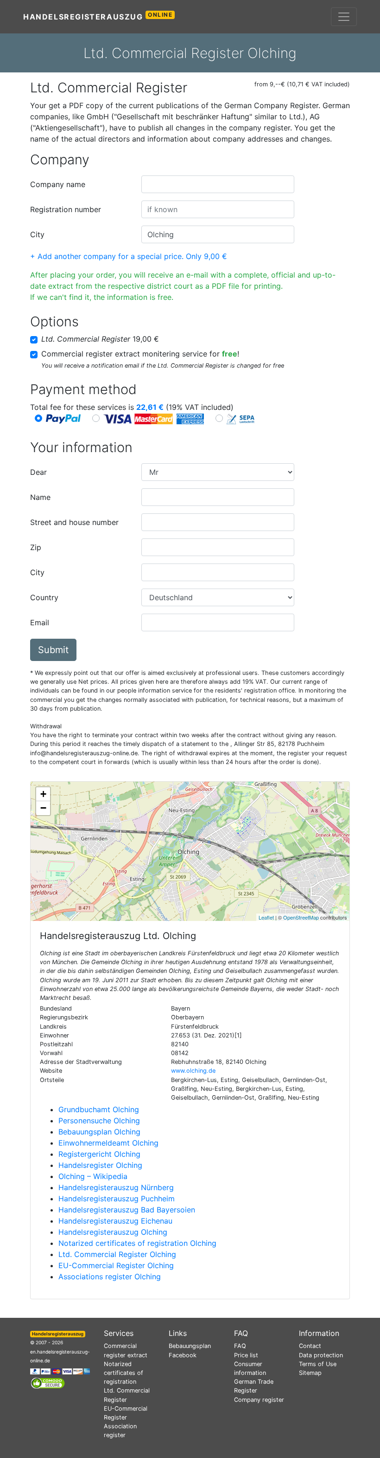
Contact (310, 1345)
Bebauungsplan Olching (99, 1131)
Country (44, 597)
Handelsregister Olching (100, 1165)
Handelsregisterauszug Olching (112, 1232)
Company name (57, 184)
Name (40, 497)
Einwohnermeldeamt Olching (108, 1142)
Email (39, 622)
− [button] (43, 808)
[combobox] (217, 184)
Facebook (182, 1355)
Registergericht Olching (99, 1154)
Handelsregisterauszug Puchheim (116, 1198)
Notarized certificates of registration (123, 1373)
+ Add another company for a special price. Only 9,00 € (128, 256)
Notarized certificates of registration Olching (137, 1243)
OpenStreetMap (301, 917)
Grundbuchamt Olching (98, 1109)
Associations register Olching (109, 1276)
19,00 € (100, 338)
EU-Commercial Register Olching (116, 1265)
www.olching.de (193, 1070)
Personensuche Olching (99, 1120)
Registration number (65, 209)
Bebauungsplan (190, 1345)
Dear (38, 472)
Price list (246, 1355)
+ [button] (43, 794)
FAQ (240, 1345)
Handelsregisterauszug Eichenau (115, 1220)
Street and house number (74, 522)
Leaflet (266, 917)
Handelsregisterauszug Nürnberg (116, 1187)
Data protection (321, 1355)
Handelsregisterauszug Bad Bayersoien (126, 1209)
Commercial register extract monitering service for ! (140, 353)
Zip (35, 547)
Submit (53, 649)
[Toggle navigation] (344, 16)
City (37, 234)
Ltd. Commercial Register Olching (117, 1254)
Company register (259, 1399)
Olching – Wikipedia (92, 1176)
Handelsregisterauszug (98, 16)
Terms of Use (317, 1364)
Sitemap (310, 1372)
